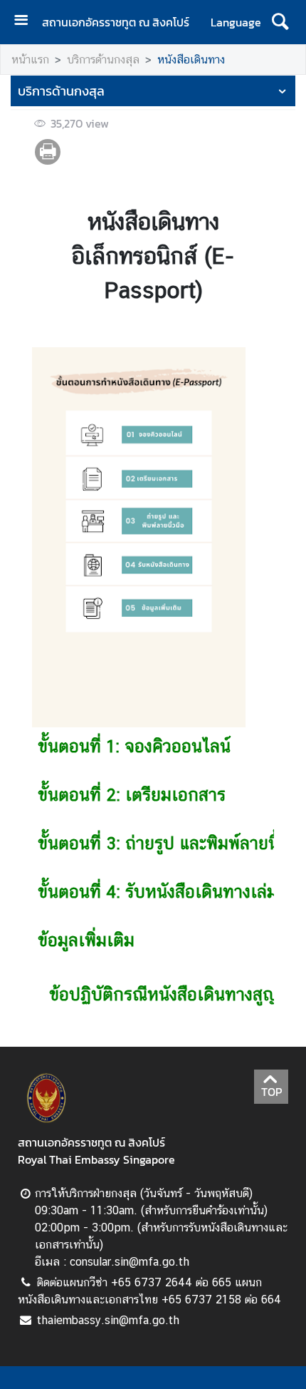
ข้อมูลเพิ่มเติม (86, 940)
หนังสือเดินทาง (191, 59)
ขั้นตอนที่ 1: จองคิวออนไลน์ (134, 746)
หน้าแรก (30, 59)
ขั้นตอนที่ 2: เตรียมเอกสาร (132, 794)
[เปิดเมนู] (26, 22)
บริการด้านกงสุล (103, 59)
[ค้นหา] (280, 22)
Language (236, 22)
